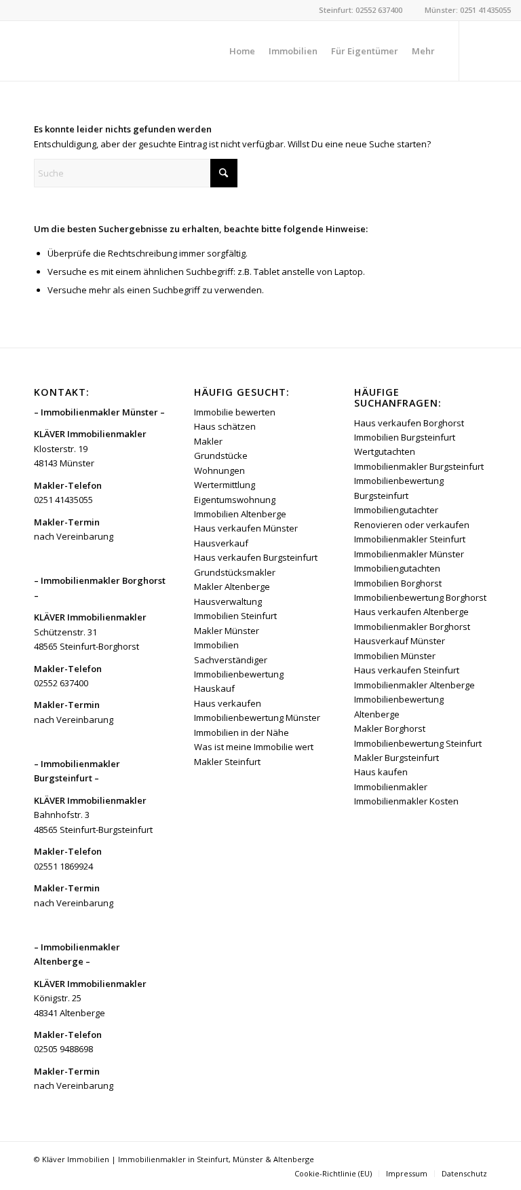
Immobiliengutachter (396, 510)
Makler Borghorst (389, 728)
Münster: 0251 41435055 (468, 10)
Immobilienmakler (390, 787)
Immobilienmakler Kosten (406, 801)
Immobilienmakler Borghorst (412, 626)
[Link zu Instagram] (500, 50)
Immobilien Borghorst (398, 583)
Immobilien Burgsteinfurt (404, 437)
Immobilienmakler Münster (409, 554)
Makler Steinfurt (227, 762)
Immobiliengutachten (397, 568)
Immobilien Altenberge (240, 514)
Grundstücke (221, 455)
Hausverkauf (221, 543)
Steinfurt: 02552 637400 (360, 10)
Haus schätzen (225, 426)
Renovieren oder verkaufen (411, 525)
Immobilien (216, 645)
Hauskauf (214, 688)
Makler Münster (226, 631)
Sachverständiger (230, 660)
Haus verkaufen (227, 703)
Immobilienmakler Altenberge (414, 685)
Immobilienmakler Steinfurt (409, 539)
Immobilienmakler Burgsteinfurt (419, 466)
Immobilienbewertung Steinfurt (418, 743)
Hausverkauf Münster (399, 641)
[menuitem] (242, 51)
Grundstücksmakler (234, 572)
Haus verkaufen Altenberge (411, 612)
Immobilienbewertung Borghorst (420, 597)
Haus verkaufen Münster (246, 528)
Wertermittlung (224, 485)
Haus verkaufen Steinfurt (406, 670)
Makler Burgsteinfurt (396, 757)
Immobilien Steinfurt (235, 616)
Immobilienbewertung (239, 674)
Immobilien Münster (395, 656)
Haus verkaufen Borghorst (409, 423)
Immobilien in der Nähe (241, 732)
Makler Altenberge (232, 586)
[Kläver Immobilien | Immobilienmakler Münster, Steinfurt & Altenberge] (112, 51)
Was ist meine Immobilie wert (253, 747)
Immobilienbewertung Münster (257, 717)
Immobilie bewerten (234, 412)
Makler (208, 441)
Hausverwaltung (228, 601)
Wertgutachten (384, 451)
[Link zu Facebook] (480, 50)
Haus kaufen (381, 772)
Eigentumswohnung (234, 500)
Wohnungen (219, 470)
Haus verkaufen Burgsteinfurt (255, 557)
